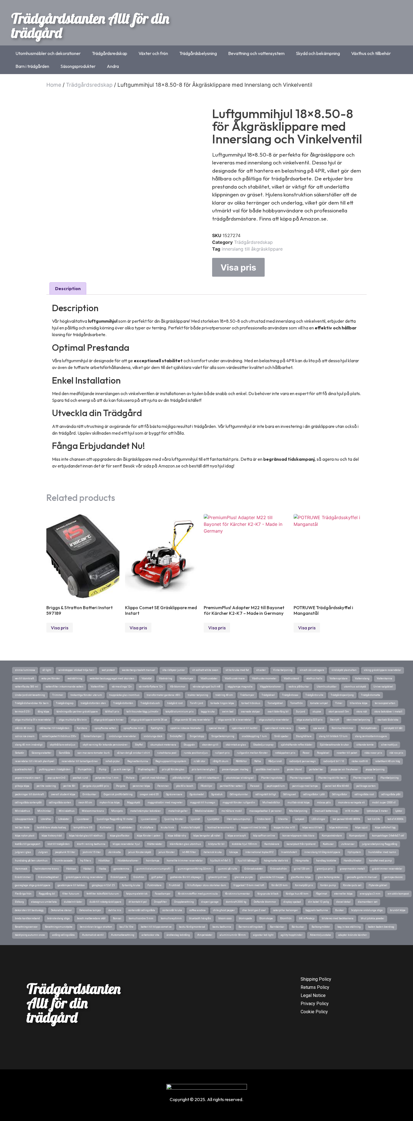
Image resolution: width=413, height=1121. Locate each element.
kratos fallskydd (190, 827)
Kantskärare (271, 844)
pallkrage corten (366, 786)
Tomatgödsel (275, 703)
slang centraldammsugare (371, 736)
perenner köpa (141, 786)
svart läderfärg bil (278, 711)
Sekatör (19, 752)
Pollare (130, 777)
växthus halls (314, 678)
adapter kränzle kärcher (352, 935)
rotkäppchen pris (285, 752)
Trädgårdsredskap (109, 53)
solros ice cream (25, 736)
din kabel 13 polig (318, 901)
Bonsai (117, 918)
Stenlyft (334, 719)
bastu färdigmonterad (192, 926)
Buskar (339, 910)
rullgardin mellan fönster (252, 752)
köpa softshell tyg (385, 827)
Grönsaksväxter (253, 868)
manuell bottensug (326, 811)
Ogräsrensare (174, 794)
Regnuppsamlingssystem (170, 761)
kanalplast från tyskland (301, 844)
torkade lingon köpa (222, 703)
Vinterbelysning (282, 670)
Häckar (87, 868)
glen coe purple (244, 877)
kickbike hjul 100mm (244, 844)
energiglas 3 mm (370, 893)
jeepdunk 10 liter (65, 852)
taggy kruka (208, 711)
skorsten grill (210, 744)
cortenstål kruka (172, 910)
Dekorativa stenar (61, 910)
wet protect (108, 670)
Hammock (21, 868)
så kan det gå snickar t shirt (133, 752)
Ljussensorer (149, 819)
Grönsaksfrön (278, 868)
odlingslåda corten (60, 802)
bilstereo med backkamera (337, 918)
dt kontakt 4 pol (138, 901)
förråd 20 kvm (279, 885)
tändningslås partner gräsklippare (77, 711)
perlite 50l (69, 786)
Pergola (120, 786)
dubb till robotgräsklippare (105, 901)
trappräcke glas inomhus (124, 695)
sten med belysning (358, 719)
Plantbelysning (389, 777)
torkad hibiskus (250, 703)
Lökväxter (63, 819)
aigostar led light (263, 935)
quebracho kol (23, 769)
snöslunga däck (153, 736)
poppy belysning (375, 769)
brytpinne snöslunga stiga (367, 910)
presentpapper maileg (235, 769)
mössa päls (324, 802)
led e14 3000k (395, 819)
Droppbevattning (184, 901)
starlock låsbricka (387, 719)
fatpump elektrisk (137, 893)
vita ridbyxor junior (173, 670)
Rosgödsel (323, 752)
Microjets (117, 811)
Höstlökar (104, 860)
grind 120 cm (302, 868)
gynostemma (121, 868)
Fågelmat (321, 893)
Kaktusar (328, 844)
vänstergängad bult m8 (206, 686)
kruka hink (167, 827)
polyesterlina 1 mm (107, 777)
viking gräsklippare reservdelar (382, 670)
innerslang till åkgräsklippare (252, 249)
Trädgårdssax (290, 695)
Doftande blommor (265, 901)
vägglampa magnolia (240, 686)
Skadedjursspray (263, 744)
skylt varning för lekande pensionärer (105, 744)
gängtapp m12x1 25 (103, 885)
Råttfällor (241, 761)
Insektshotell (289, 852)
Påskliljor (206, 786)
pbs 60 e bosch (184, 786)
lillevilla (283, 819)
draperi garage (210, 901)
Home (53, 85)
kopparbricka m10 (284, 827)
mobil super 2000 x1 (384, 802)
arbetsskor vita (150, 935)
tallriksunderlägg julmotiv (142, 711)
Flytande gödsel (378, 885)
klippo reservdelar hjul (126, 844)
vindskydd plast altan (344, 670)
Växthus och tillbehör (371, 53)
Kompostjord (357, 835)
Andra (113, 66)
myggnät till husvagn (202, 802)
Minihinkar (44, 811)
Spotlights (157, 728)
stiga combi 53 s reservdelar (234, 719)
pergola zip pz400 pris (96, 786)
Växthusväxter (209, 678)
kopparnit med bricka (253, 827)
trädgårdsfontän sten (93, 703)
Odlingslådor (339, 794)
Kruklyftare (146, 827)
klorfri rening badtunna (91, 844)
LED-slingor (318, 819)
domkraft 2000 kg (236, 901)
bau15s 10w (126, 926)
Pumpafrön (85, 769)
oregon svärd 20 (149, 794)
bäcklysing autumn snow (30, 935)
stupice (316, 711)
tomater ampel (319, 703)
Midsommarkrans (93, 811)
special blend (216, 728)
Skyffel (139, 744)
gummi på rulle (227, 868)
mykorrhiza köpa (109, 802)
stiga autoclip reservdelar (274, 719)
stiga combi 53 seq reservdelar (192, 719)
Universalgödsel (383, 686)
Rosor (306, 752)
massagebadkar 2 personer (265, 811)
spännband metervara (278, 728)
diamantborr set (367, 901)
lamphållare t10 (82, 827)
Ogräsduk (217, 794)
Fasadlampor (163, 893)
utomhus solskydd (355, 686)
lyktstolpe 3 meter (377, 811)
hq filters (85, 860)
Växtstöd (147, 678)
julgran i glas (23, 852)
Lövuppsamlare (24, 819)
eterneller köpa (343, 893)
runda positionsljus (196, 752)
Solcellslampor (92, 736)
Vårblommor (177, 686)
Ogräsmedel (197, 794)
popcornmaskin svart (27, 777)
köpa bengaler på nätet (206, 835)
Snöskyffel (176, 736)
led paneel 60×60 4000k (346, 819)
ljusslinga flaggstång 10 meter (115, 819)
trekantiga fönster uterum (86, 695)
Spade (302, 728)
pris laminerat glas (203, 769)
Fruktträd (174, 885)
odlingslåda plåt (390, 794)
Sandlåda (64, 752)
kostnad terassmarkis (220, 827)
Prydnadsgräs (146, 769)
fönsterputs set (352, 885)
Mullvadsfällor (271, 802)
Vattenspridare (339, 678)
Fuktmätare (155, 885)
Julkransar (348, 844)
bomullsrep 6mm (171, 918)
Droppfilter (160, 901)
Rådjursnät (275, 761)
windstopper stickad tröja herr (76, 670)
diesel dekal (343, 901)
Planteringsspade (300, 777)
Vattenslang (362, 678)
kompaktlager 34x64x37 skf (388, 835)
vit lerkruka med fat (237, 670)
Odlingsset (289, 794)
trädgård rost (175, 703)
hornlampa (152, 860)
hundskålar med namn (382, 852)
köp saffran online (264, 835)
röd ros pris (396, 752)
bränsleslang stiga (58, 918)
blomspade (245, 918)
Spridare (82, 728)
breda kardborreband (27, 918)
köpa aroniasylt (237, 835)
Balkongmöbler (321, 926)
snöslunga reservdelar (122, 736)
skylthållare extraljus (62, 744)
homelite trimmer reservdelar (185, 860)
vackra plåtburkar (299, 686)
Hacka (102, 868)
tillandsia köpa (358, 703)
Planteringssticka (271, 777)
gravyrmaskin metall (352, 868)
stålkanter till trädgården (54, 728)
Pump (102, 769)
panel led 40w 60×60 (337, 786)
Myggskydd (133, 802)
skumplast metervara (163, 744)
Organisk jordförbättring (118, 794)
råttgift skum (220, 761)
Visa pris (238, 267)
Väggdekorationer (270, 686)
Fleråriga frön (23, 893)
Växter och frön (153, 53)
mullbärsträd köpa (298, 802)
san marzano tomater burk (93, 752)
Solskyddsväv (368, 728)
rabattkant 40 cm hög (387, 761)
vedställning (74, 678)
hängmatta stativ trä (276, 860)
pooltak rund (80, 777)
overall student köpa (63, 794)
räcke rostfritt (359, 761)
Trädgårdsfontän (123, 703)
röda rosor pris (373, 752)
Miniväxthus (22, 811)
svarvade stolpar (250, 711)
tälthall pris (112, 711)
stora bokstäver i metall (388, 711)
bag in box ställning (349, 926)
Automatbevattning (122, 935)
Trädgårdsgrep (64, 703)
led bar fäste (22, 827)
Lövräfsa (46, 819)
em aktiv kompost (398, 893)
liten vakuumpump (238, 819)
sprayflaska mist (133, 728)
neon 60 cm (85, 802)
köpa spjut (361, 827)
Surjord (300, 711)
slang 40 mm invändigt (28, 744)
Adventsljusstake (320, 935)
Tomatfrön (296, 703)
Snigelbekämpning (222, 736)
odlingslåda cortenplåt (28, 802)
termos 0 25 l (22, 711)
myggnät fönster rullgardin (239, 802)
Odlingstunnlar (239, 794)
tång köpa (43, 711)
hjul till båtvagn (247, 860)
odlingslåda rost (364, 794)
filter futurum (70, 893)
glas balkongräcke (329, 877)
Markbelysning (298, 811)
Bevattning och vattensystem (256, 53)
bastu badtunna (221, 926)
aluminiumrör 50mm (233, 935)
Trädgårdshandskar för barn (32, 703)
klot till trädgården (58, 844)
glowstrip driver (217, 877)
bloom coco (225, 918)
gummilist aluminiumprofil (154, 868)
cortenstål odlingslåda (141, 910)
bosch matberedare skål (91, 918)
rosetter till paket (347, 752)
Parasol (254, 786)
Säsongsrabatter (41, 752)
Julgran (43, 852)
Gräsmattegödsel (48, 877)
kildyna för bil (216, 844)
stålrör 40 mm (23, 728)
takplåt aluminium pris (179, 711)
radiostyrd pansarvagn (302, 761)
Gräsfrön (138, 877)
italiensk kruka (212, 852)
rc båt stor (199, 761)
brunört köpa (397, 910)
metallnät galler (178, 811)
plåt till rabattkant (208, 777)
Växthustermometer (264, 678)
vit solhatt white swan (205, 670)
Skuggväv (189, 744)
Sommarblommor (342, 728)
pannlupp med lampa (305, 786)
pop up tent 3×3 (56, 777)
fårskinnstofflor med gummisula (198, 893)
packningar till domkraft (29, 794)
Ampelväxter (204, 935)
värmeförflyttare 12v (151, 686)
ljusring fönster (173, 819)
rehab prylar (112, 761)
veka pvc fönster (50, 678)
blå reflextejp (306, 918)
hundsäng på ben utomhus (31, 860)
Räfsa (257, 761)
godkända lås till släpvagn (185, 877)
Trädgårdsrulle (314, 695)
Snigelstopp (197, 736)
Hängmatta (302, 860)
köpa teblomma (338, 827)
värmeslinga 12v (121, 686)
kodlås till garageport (27, 844)
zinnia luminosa (25, 670)
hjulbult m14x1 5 (220, 860)
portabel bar (316, 769)
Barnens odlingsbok (251, 926)
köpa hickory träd (52, 835)
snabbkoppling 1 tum (254, 736)
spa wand (318, 728)
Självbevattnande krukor (334, 744)
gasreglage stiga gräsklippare (32, 885)
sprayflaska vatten (105, 728)
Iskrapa (233, 852)
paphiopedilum (276, 786)
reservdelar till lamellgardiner (80, 761)
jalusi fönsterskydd (139, 852)
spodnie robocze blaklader (185, 728)
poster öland (294, 769)
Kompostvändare (332, 835)
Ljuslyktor (213, 819)
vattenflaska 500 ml (26, 686)
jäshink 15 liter (92, 852)
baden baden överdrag (381, 926)
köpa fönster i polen (148, 835)
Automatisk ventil (93, 935)
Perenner (163, 786)
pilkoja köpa (22, 786)
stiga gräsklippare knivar (109, 719)
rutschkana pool (166, 752)
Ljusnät (195, 819)
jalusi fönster (166, 852)
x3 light (46, 670)
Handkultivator (353, 860)
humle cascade (64, 860)
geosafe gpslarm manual (362, 877)
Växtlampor (186, 678)
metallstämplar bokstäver (145, 811)
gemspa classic (393, 877)
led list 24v (373, 819)
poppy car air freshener (344, 769)
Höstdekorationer (128, 860)
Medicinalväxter (204, 811)
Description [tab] (68, 288)
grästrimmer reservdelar (387, 868)
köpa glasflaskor (120, 835)
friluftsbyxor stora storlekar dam (206, 885)
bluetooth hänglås (200, 918)
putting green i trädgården (55, 769)
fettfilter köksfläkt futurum (103, 893)
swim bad (227, 711)
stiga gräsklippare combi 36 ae (149, 719)
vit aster (261, 670)
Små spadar (281, 736)
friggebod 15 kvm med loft (248, 885)
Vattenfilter (98, 686)
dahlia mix (114, 910)
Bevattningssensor (26, 926)
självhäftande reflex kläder (296, 744)
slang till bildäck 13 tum (333, 736)
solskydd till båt (393, 728)
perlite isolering (46, 786)
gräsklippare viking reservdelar (84, 877)
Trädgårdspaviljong (342, 695)
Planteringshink (363, 777)
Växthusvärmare (235, 678)
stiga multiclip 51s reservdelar (33, 719)
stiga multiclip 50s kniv (73, 719)
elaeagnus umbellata (44, 901)
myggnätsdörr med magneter (165, 802)
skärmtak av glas (236, 744)
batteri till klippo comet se (156, 926)
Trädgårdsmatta (370, 695)
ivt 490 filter (189, 852)
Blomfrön (286, 918)
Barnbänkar (277, 926)
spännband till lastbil (244, 728)
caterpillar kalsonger (285, 910)
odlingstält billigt (265, 794)
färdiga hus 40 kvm (297, 893)
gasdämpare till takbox (71, 885)
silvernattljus (389, 744)
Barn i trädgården (32, 66)
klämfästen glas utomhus (185, 844)
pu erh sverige (122, 769)
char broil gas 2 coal (254, 910)
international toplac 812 (259, 852)
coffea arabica (197, 910)
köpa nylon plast (24, 835)
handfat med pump (380, 860)
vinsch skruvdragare (312, 670)
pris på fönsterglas (173, 769)
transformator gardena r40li (163, 695)
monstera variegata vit (351, 802)
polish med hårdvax (153, 777)
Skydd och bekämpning (318, 53)
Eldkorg (19, 901)
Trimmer (57, 695)
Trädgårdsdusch (150, 703)
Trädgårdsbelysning (198, 53)
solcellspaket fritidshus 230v (59, 736)
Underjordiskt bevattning (30, 695)
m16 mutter (352, 811)
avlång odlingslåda (63, 935)
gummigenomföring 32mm (194, 868)
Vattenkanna (384, 678)
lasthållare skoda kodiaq (51, 827)
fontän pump (328, 885)
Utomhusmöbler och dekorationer (48, 53)
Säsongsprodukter (78, 66)
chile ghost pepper (224, 910)
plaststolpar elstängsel (240, 777)
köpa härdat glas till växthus (86, 835)
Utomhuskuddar (327, 686)
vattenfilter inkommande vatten (64, 686)
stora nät (361, 711)
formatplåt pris (304, 885)
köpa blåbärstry (177, 835)
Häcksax (71, 868)
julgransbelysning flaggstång (379, 844)
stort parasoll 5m (338, 711)
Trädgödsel (268, 695)
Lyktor (398, 811)
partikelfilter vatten (231, 786)
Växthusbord (291, 678)
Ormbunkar (89, 794)
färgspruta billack (267, 893)
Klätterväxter (154, 844)
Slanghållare (304, 736)
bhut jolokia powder (372, 918)
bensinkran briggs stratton (96, 926)
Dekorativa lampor (90, 910)
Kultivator (106, 827)
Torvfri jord (196, 703)
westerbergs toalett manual (138, 670)
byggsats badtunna (316, 910)
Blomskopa (266, 918)
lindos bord (264, 819)
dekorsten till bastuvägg (29, 910)
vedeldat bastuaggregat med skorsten (112, 678)
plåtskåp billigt (181, 777)
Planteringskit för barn (332, 777)
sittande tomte (365, 744)
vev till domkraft (24, 678)
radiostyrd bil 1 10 (333, 761)
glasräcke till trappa (272, 877)
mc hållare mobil (231, 811)
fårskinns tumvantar (237, 893)
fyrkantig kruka (131, 885)
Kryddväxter (126, 827)
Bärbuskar (298, 926)
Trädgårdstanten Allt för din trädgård (90, 25)
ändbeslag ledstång (178, 935)
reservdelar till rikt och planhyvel (34, 761)
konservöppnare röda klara (298, 835)
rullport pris (222, 752)
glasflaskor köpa (301, 877)
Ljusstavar (83, 819)
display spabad (292, 901)
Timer (338, 703)
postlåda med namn (268, 769)
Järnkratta (114, 852)
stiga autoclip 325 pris (309, 719)
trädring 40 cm (224, 695)
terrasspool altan (385, 703)
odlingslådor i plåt (314, 794)
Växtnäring (165, 678)
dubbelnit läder (73, 901)
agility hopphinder (292, 935)
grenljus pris (325, 868)
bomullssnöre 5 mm (141, 918)
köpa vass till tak (312, 827)
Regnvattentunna (137, 761)
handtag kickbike (326, 860)
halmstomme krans (47, 868)
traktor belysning (198, 695)
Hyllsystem (354, 852)
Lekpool (299, 819)
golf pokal (157, 877)
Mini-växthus (66, 811)
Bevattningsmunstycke (58, 926)
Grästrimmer (23, 877)
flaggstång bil (47, 893)
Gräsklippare (118, 877)
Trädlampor (247, 695)
